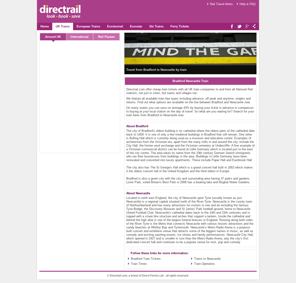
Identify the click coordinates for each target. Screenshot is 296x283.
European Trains (88, 26)
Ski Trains (156, 26)
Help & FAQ (248, 4)
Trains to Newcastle (207, 258)
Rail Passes (106, 36)
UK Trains (63, 26)
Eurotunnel (115, 26)
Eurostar (136, 26)
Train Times (139, 263)
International (80, 36)
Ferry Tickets (179, 26)
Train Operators (204, 263)
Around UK (53, 36)
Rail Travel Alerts (221, 4)
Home (44, 26)
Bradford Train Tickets (146, 258)
